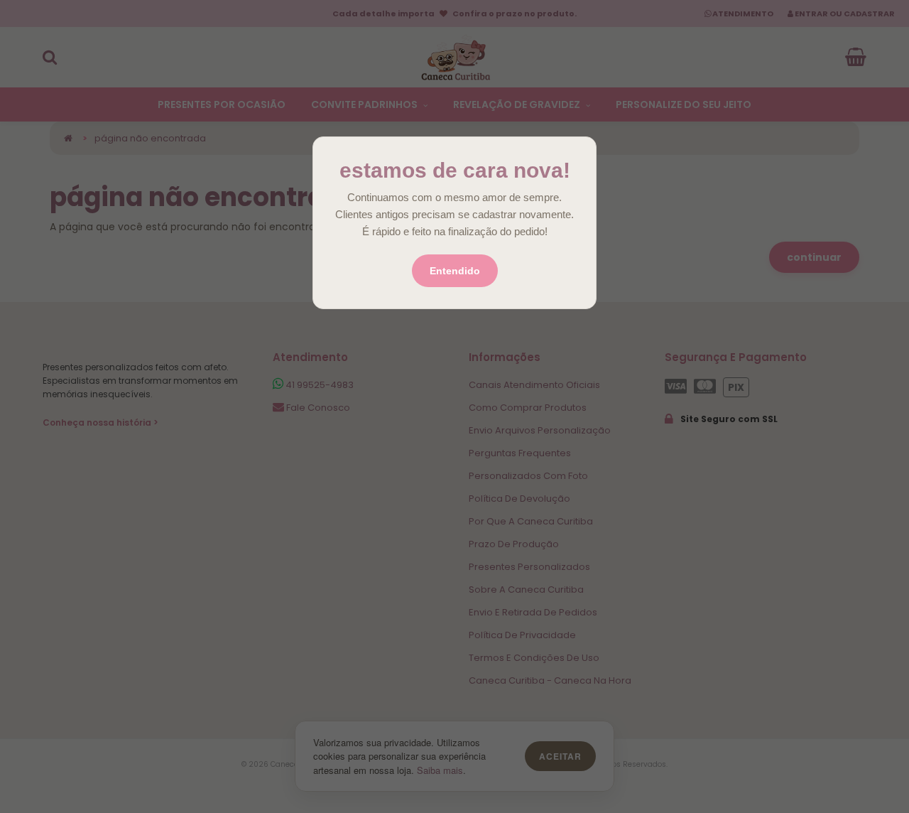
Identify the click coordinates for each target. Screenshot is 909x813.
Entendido (455, 270)
